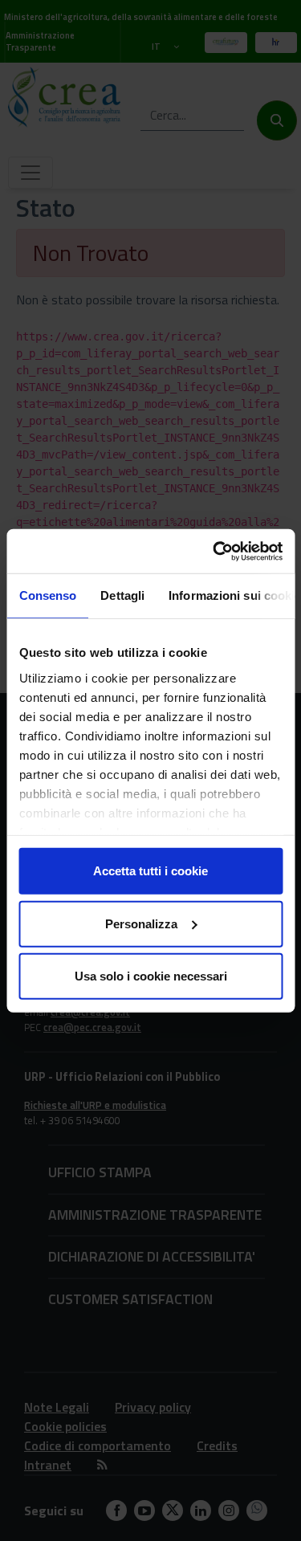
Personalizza (141, 923)
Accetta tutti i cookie (150, 871)
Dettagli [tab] (122, 595)
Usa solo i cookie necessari (151, 976)
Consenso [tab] (47, 595)
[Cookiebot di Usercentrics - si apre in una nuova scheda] (214, 550)
